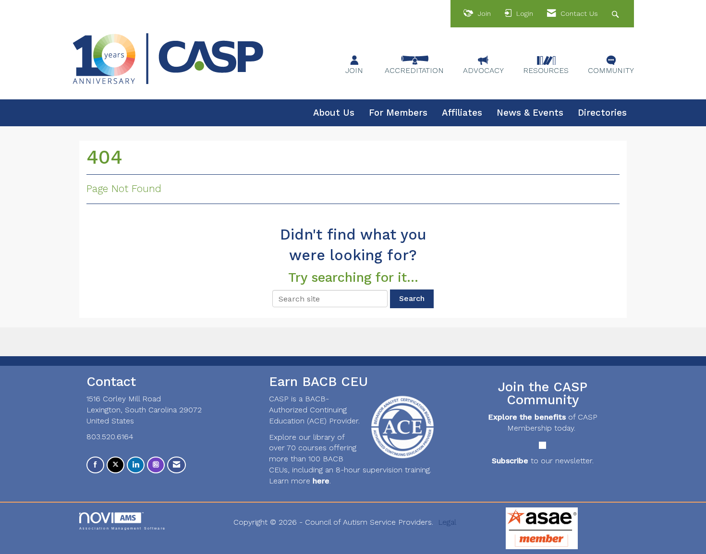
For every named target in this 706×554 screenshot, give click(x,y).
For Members (398, 113)
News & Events (530, 113)
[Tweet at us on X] (115, 465)
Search (412, 298)
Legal (447, 522)
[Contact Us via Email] (176, 465)
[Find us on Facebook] (95, 465)
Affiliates (462, 113)
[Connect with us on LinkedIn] (136, 465)
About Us (333, 113)
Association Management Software (122, 528)
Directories (602, 113)
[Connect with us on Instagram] (156, 465)
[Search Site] (616, 13)
